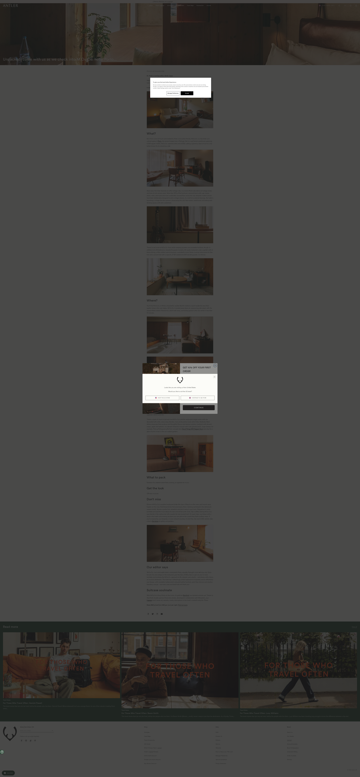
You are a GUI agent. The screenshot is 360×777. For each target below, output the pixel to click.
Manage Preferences (173, 93)
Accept (187, 93)
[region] (180, 88)
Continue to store (199, 398)
